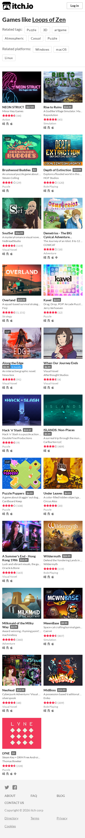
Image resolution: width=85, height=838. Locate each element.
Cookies (10, 826)
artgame (60, 30)
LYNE (6, 753)
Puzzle (31, 30)
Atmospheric (14, 38)
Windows (42, 49)
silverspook (9, 698)
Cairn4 (48, 631)
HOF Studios (51, 178)
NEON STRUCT (13, 107)
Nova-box (8, 375)
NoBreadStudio (11, 241)
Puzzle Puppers (13, 493)
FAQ (34, 796)
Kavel (47, 300)
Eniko (47, 698)
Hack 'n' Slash (12, 430)
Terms (35, 818)
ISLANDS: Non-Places (59, 430)
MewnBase (51, 623)
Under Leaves (53, 493)
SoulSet (7, 233)
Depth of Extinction (57, 170)
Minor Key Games (12, 111)
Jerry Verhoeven (53, 308)
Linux (9, 58)
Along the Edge (12, 363)
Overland (8, 300)
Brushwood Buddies (16, 170)
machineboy (9, 635)
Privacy (62, 818)
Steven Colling (10, 178)
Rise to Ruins (53, 107)
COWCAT (49, 245)
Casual (36, 38)
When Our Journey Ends (61, 363)
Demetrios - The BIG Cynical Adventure (58, 235)
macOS (61, 49)
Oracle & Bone (10, 568)
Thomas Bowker (12, 761)
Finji (4, 308)
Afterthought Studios (56, 375)
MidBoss (50, 690)
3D (45, 30)
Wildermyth (52, 556)
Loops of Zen (49, 19)
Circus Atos (50, 501)
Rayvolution (51, 115)
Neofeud (8, 690)
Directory (11, 818)
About (10, 796)
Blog (61, 796)
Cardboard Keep (12, 501)
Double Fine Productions (17, 438)
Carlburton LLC (53, 442)
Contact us (14, 803)
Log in (74, 5)
